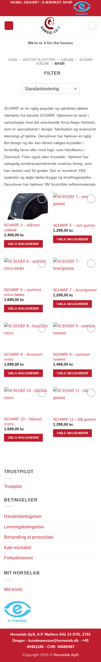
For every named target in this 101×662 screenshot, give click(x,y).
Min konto (13, 589)
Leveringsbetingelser (24, 527)
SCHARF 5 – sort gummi (74, 225)
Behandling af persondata (28, 537)
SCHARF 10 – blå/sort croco (23, 421)
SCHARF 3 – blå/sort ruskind (22, 227)
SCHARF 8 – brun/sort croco (23, 356)
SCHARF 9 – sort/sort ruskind (71, 356)
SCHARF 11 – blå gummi (74, 419)
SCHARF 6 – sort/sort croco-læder (22, 292)
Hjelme (67, 60)
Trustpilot (13, 486)
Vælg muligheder (23, 243)
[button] (9, 25)
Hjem (12, 60)
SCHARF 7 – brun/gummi (74, 290)
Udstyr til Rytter (39, 60)
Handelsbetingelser (22, 516)
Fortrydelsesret (18, 558)
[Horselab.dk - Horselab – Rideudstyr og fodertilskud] (50, 25)
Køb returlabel (17, 547)
